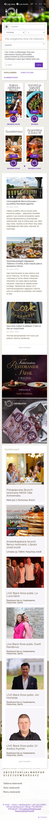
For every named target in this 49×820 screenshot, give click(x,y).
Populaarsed (10, 73)
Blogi (27, 806)
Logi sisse (11, 4)
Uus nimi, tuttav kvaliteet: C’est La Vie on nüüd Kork (24, 327)
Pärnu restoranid (11, 792)
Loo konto (23, 4)
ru (45, 4)
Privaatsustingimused (30, 809)
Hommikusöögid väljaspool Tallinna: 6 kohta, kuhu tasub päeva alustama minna (24, 263)
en (40, 4)
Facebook (37, 806)
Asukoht (8, 45)
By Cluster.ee (42, 817)
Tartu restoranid (11, 787)
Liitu (39, 65)
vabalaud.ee (24, 804)
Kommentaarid (11, 78)
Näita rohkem (24, 348)
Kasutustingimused (24, 811)
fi (36, 4)
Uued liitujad (27, 73)
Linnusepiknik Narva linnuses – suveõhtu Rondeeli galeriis (22, 202)
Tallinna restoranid (12, 783)
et (32, 4)
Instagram (13, 809)
